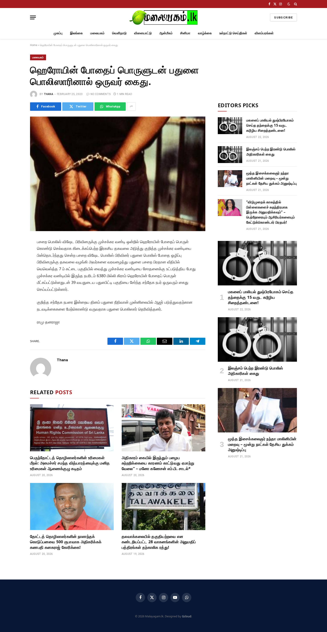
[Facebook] (15, 253)
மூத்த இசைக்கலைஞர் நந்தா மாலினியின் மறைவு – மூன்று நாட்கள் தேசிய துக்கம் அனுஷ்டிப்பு (271, 178)
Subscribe (283, 17)
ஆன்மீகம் (166, 33)
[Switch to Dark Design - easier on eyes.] (288, 4)
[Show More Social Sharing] (131, 106)
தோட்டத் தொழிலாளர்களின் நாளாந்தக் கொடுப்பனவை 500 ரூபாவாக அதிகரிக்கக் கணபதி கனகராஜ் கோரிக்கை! (65, 542)
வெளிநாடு (119, 33)
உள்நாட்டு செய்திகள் (233, 33)
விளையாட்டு (143, 33)
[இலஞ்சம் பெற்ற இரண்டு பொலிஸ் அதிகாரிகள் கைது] (230, 154)
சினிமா (185, 33)
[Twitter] (15, 263)
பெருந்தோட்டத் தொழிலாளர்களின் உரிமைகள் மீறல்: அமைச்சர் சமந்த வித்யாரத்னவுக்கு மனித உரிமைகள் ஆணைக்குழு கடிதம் (70, 463)
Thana (48, 94)
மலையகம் (97, 33)
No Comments (101, 94)
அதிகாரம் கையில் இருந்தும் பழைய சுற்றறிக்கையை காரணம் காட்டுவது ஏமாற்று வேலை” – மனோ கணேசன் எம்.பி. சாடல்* (158, 463)
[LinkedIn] (15, 274)
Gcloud (186, 616)
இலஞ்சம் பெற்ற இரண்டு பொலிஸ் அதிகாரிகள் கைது (271, 152)
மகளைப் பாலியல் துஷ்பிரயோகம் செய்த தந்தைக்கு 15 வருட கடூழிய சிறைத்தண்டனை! (270, 125)
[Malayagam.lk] (163, 17)
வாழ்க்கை (205, 33)
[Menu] (33, 17)
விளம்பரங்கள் (264, 33)
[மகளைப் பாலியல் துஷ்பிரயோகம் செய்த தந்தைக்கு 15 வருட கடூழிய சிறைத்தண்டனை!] (230, 125)
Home (33, 45)
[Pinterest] (15, 284)
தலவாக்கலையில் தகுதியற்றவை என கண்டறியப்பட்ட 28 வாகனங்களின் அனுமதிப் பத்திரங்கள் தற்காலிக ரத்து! (159, 542)
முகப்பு (58, 33)
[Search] (295, 4)
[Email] (15, 294)
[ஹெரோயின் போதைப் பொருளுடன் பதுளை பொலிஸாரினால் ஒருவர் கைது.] (117, 174)
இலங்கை (76, 33)
